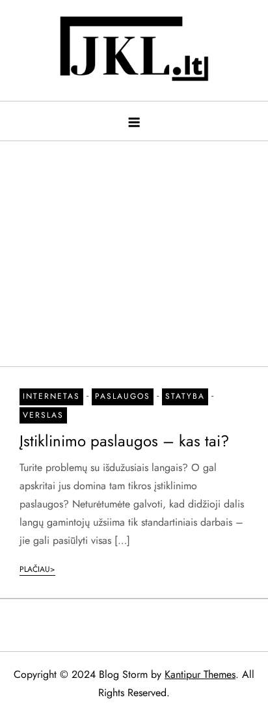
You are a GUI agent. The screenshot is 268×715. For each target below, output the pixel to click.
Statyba (185, 396)
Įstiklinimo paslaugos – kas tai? (124, 440)
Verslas (43, 415)
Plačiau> (37, 569)
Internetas (51, 396)
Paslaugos (122, 396)
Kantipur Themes (200, 674)
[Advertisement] (134, 247)
